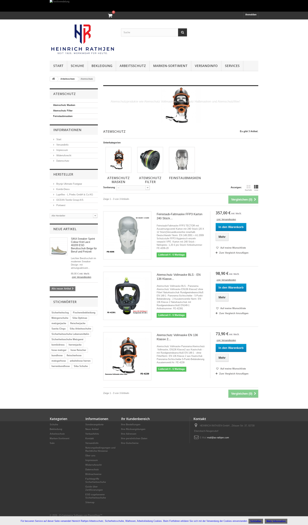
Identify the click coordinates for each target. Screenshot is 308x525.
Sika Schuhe (81, 366)
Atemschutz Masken (64, 105)
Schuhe (77, 66)
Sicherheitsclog (60, 312)
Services (232, 66)
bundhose (57, 355)
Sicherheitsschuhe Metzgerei (67, 339)
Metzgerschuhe (60, 318)
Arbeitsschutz (133, 66)
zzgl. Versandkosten (81, 277)
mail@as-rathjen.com (218, 437)
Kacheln (248, 190)
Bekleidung (101, 66)
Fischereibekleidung (84, 312)
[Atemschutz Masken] (118, 160)
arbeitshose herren (80, 360)
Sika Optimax (79, 318)
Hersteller (63, 174)
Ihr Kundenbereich (135, 419)
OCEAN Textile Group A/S (69, 200)
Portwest (60, 205)
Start (58, 66)
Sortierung (109, 187)
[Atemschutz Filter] (150, 160)
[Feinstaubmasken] (182, 160)
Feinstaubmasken (63, 116)
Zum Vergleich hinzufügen (233, 252)
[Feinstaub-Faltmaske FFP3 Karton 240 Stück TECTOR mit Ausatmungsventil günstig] (127, 235)
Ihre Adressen (128, 433)
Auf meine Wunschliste (233, 247)
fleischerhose (74, 355)
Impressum (62, 150)
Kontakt (89, 438)
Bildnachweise (93, 474)
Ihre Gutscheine (129, 443)
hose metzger (59, 350)
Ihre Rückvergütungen (133, 429)
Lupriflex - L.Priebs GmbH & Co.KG (74, 194)
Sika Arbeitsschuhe (80, 328)
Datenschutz (62, 160)
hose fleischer (78, 350)
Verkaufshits (92, 433)
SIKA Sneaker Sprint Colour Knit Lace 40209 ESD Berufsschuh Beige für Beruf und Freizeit (84, 245)
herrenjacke (75, 344)
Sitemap (89, 502)
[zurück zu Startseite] (53, 79)
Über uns (90, 455)
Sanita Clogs (59, 328)
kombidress (58, 344)
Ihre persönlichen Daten (134, 438)
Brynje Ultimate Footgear (69, 183)
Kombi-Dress (63, 189)
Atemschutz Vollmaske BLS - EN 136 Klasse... (179, 277)
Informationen (67, 130)
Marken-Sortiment (170, 66)
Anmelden (250, 14)
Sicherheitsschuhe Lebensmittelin (70, 334)
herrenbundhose (61, 366)
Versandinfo (206, 66)
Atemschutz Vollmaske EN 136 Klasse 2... (177, 337)
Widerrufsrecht (63, 155)
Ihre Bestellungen (130, 424)
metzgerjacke (59, 323)
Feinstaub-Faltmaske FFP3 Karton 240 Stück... (179, 216)
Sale (52, 443)
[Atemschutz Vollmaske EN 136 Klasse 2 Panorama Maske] (127, 356)
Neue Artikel (64, 229)
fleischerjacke (77, 323)
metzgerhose (59, 360)
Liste (256, 190)
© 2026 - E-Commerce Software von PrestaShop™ (76, 515)
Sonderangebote (94, 424)
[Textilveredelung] (154, 6)
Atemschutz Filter (63, 110)
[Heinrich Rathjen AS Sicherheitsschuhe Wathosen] (83, 39)
